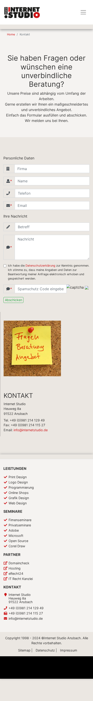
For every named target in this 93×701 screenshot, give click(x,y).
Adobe (14, 530)
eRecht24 (16, 573)
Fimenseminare (20, 520)
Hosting (15, 568)
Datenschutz (45, 650)
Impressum (68, 650)
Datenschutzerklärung (40, 265)
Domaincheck (19, 563)
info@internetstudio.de (31, 430)
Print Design (18, 477)
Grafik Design (19, 498)
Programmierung (21, 487)
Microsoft (16, 536)
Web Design (18, 503)
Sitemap (24, 650)
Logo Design (18, 482)
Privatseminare (20, 525)
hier (70, 696)
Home (11, 34)
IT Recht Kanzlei (21, 579)
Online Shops (19, 493)
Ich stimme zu (42, 691)
